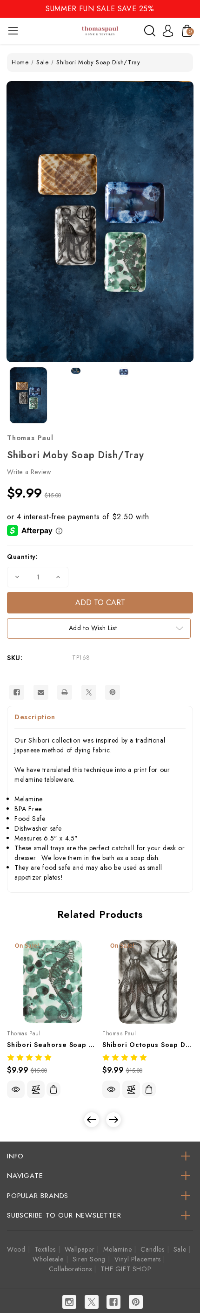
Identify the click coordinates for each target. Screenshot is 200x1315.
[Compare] (36, 1089)
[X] (88, 692)
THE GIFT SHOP (125, 1269)
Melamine (117, 1249)
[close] (192, 8)
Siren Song (89, 1259)
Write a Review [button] (29, 471)
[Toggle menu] (13, 30)
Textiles (45, 1249)
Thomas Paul (30, 438)
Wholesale (48, 1259)
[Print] (64, 692)
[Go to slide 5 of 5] (91, 1119)
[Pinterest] (112, 692)
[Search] (149, 30)
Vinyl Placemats (137, 1259)
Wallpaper (79, 1249)
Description (34, 717)
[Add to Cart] (53, 1089)
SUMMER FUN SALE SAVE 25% (100, 8)
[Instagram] (69, 1302)
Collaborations (70, 1269)
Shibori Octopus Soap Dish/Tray (147, 1044)
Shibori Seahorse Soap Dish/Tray (52, 1044)
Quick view (16, 1089)
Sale (179, 1249)
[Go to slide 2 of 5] (113, 1119)
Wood (16, 1249)
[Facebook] (16, 692)
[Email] (40, 692)
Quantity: (22, 556)
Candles (152, 1249)
